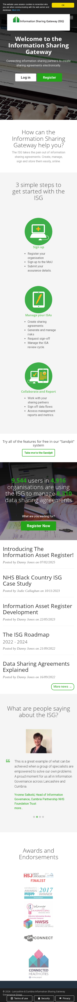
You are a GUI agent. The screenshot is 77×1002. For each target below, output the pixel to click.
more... (18, 808)
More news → (62, 686)
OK (63, 5)
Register (49, 77)
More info (16, 10)
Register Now (38, 526)
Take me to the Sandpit (38, 452)
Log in (25, 77)
